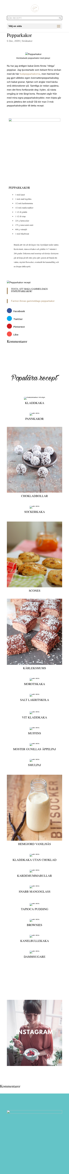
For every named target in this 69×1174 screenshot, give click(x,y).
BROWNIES (34, 925)
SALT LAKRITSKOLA (34, 700)
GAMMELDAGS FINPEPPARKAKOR (29, 290)
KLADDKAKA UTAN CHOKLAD (34, 860)
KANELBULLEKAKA (34, 941)
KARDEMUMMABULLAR (34, 876)
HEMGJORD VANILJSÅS (34, 844)
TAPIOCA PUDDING (34, 909)
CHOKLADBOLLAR (34, 496)
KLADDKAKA (34, 403)
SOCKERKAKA (34, 512)
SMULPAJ (34, 765)
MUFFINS (34, 733)
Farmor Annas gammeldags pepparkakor (33, 301)
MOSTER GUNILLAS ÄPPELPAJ (34, 749)
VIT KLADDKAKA (34, 717)
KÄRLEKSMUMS (34, 668)
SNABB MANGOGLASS (34, 891)
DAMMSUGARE (34, 957)
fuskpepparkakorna (30, 73)
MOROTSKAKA (34, 684)
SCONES (34, 591)
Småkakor (27, 41)
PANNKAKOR (34, 419)
